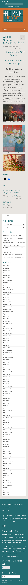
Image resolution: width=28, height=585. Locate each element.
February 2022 (8, 350)
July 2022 (6, 338)
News (6, 227)
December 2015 (8, 473)
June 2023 (6, 316)
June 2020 (6, 381)
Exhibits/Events (12, 46)
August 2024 (7, 292)
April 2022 (6, 345)
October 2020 (7, 374)
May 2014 (6, 478)
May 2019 (6, 405)
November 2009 (8, 480)
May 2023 (6, 318)
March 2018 (7, 425)
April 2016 (6, 468)
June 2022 (6, 340)
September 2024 (8, 290)
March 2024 (7, 299)
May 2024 (6, 297)
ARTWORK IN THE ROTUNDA (11, 245)
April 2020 (6, 384)
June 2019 (6, 403)
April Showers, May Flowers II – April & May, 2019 (8, 192)
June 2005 (6, 495)
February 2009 (8, 485)
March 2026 (7, 270)
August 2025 (7, 275)
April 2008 (6, 487)
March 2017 (7, 449)
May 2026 (6, 265)
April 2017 (6, 446)
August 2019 (7, 398)
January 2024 (7, 304)
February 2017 (8, 451)
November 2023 (8, 306)
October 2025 (7, 273)
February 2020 (8, 386)
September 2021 (8, 357)
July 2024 (6, 294)
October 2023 (7, 309)
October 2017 (7, 434)
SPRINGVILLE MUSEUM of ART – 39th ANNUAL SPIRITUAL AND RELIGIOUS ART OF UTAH (13, 250)
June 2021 (6, 362)
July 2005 (6, 492)
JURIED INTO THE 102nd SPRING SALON (14, 243)
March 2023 (7, 321)
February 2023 (8, 323)
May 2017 (6, 444)
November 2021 (8, 352)
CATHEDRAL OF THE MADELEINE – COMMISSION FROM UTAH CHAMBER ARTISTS (13, 238)
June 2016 (6, 466)
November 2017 (8, 432)
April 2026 (6, 268)
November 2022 (8, 328)
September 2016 (8, 461)
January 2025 (7, 282)
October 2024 (7, 287)
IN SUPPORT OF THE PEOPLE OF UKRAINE (7, 202)
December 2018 (8, 413)
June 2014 (6, 475)
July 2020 (6, 379)
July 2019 (6, 400)
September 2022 (8, 333)
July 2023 (6, 314)
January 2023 (7, 326)
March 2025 (7, 277)
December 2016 (8, 456)
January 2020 (7, 388)
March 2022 (7, 347)
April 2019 (6, 408)
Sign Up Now (5, 567)
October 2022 (7, 331)
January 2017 (7, 454)
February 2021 (8, 369)
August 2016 (7, 463)
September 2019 (8, 396)
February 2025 (8, 280)
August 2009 (7, 482)
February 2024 (8, 302)
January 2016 (7, 470)
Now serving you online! (14, 6)
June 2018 (6, 420)
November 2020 (8, 372)
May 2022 (6, 343)
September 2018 (8, 417)
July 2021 (6, 359)
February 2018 (8, 427)
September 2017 (8, 437)
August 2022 (7, 335)
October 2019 (7, 393)
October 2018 (7, 415)
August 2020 (7, 376)
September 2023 (8, 311)
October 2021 (7, 355)
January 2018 (7, 429)
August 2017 (7, 439)
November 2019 (8, 391)
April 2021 (6, 367)
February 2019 (8, 410)
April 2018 (6, 422)
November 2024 (8, 285)
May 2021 (6, 364)
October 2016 (7, 458)
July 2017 (6, 441)
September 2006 (8, 490)
